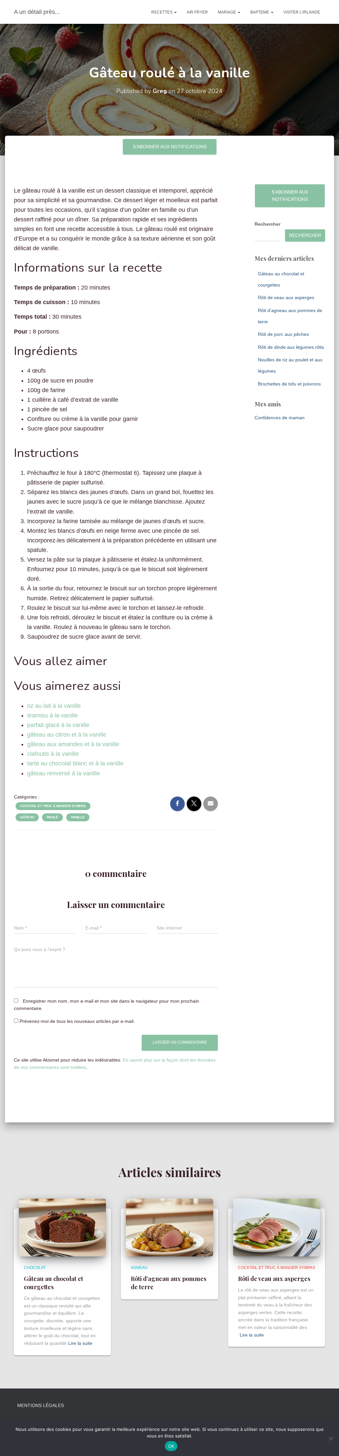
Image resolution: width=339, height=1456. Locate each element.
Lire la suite (80, 1343)
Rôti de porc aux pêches (283, 334)
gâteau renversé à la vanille (63, 773)
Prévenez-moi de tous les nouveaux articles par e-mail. (77, 1021)
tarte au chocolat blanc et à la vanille (75, 763)
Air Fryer (197, 12)
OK (171, 1446)
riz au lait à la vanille (54, 706)
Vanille (78, 817)
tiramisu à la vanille (52, 715)
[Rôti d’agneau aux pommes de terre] (169, 1227)
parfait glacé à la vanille (58, 725)
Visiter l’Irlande (301, 12)
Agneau (139, 1267)
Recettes (162, 12)
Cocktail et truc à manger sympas (53, 806)
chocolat (35, 1267)
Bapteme (260, 12)
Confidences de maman (280, 417)
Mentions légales (40, 1405)
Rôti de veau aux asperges (286, 297)
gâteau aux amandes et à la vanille (73, 744)
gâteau (27, 817)
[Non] (330, 1438)
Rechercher (267, 224)
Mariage (227, 12)
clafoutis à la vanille (53, 754)
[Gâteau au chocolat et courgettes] (62, 1227)
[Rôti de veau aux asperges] (276, 1227)
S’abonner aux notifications (170, 146)
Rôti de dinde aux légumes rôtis (291, 347)
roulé (52, 817)
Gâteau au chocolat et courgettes (53, 1283)
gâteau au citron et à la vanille (66, 734)
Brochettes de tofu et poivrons (289, 384)
